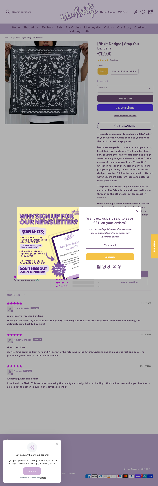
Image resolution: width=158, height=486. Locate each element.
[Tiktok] (109, 267)
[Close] (136, 210)
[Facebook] (98, 267)
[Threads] (119, 267)
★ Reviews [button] (154, 246)
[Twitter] (114, 267)
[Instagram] (104, 267)
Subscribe (110, 257)
